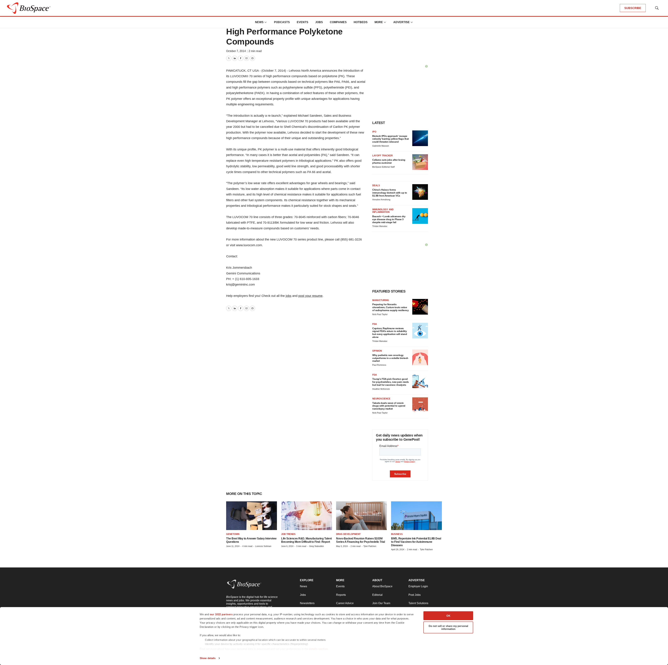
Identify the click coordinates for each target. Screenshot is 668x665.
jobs (288, 296)
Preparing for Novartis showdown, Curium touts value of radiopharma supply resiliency (390, 307)
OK (448, 615)
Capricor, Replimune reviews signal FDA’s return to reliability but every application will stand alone (389, 332)
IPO (374, 131)
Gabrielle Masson (380, 146)
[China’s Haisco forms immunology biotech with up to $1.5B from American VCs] (420, 192)
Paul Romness (379, 365)
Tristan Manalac (379, 226)
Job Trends (288, 534)
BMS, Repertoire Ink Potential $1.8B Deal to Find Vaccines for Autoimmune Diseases (416, 542)
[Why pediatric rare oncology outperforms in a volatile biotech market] (420, 357)
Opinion (377, 351)
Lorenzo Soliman (263, 546)
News (259, 22)
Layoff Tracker (382, 155)
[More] (265, 22)
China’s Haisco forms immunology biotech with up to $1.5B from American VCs (389, 192)
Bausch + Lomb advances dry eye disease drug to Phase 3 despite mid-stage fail (388, 219)
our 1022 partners (221, 614)
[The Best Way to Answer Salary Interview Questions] (251, 515)
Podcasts (282, 22)
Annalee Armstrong (381, 199)
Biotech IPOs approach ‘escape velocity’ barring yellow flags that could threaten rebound (390, 139)
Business (397, 534)
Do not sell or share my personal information (448, 627)
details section (318, 648)
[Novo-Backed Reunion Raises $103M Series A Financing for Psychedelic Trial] (361, 515)
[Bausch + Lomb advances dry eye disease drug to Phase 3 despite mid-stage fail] (420, 216)
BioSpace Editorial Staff (383, 167)
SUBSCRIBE (632, 8)
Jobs (319, 22)
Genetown (232, 534)
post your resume (310, 296)
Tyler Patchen (369, 546)
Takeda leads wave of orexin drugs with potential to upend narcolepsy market (388, 406)
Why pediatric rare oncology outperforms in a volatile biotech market (390, 358)
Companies (338, 22)
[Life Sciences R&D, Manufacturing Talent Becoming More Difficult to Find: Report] (306, 515)
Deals (376, 185)
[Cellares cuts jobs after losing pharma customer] (420, 162)
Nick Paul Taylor (380, 314)
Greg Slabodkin (316, 546)
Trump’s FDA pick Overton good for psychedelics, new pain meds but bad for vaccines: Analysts (390, 382)
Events (302, 22)
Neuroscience (381, 398)
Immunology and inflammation (382, 211)
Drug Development (348, 534)
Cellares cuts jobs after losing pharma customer (388, 161)
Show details (208, 658)
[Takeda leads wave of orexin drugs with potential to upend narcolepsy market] (420, 405)
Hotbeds (361, 22)
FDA (374, 324)
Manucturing (380, 300)
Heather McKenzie (381, 389)
